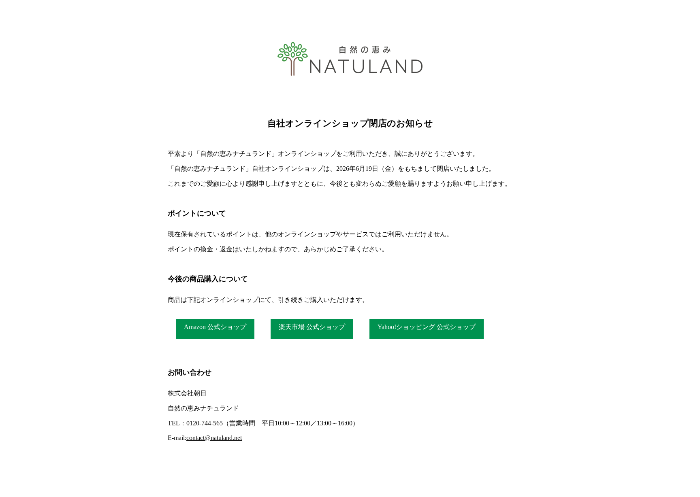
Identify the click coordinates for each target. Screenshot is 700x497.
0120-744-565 (204, 423)
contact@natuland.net (214, 437)
